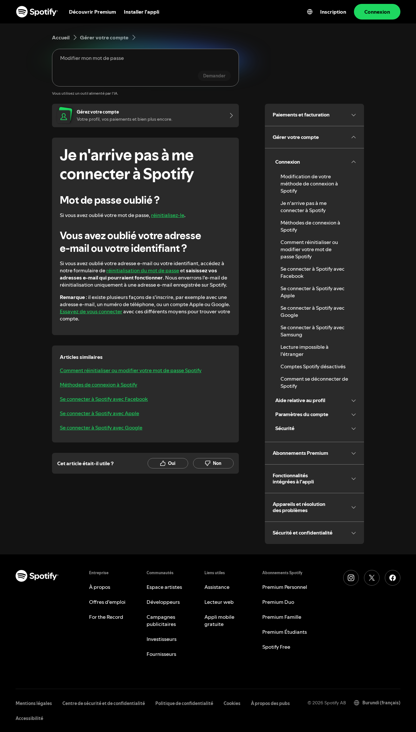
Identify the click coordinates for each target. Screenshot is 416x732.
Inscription (333, 11)
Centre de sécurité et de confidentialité (103, 703)
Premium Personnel (284, 586)
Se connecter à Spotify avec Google (101, 427)
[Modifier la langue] (309, 12)
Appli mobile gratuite (219, 620)
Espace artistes (164, 586)
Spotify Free (276, 646)
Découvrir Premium (92, 11)
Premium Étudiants (284, 631)
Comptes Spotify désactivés (312, 366)
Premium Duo (278, 601)
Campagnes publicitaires (161, 620)
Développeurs (163, 601)
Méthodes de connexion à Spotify (98, 384)
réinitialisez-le (167, 215)
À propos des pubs (270, 703)
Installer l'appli (141, 11)
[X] (372, 578)
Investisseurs (161, 639)
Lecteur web (219, 601)
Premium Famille (281, 616)
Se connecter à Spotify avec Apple (99, 413)
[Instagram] (351, 578)
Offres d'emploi (107, 601)
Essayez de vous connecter (91, 311)
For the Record (106, 616)
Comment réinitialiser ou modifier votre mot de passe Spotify (131, 370)
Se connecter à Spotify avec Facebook (104, 398)
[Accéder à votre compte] (229, 115)
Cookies (232, 703)
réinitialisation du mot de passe (142, 270)
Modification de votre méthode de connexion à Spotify (309, 183)
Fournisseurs (161, 653)
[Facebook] (392, 578)
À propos (99, 586)
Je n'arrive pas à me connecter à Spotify (303, 206)
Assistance (216, 586)
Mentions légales (34, 703)
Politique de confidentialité (184, 703)
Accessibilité (29, 718)
